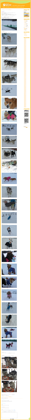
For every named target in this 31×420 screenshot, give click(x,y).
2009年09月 (25, 95)
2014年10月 (25, 53)
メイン (5, 9)
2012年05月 (25, 73)
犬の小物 (25, 30)
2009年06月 (25, 97)
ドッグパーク (25, 25)
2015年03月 (25, 50)
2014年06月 (25, 56)
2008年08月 (25, 104)
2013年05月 (25, 65)
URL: (2, 409)
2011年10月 (25, 78)
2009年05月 (25, 98)
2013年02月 (25, 67)
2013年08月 (25, 63)
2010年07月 (25, 88)
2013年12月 (25, 60)
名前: (2, 404)
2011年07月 (25, 80)
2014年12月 (25, 52)
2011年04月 (25, 82)
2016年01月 (25, 43)
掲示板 (24, 29)
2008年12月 (25, 101)
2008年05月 (25, 106)
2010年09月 (25, 87)
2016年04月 (25, 41)
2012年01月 (25, 76)
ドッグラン (25, 26)
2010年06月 (25, 89)
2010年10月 (25, 86)
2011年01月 (25, 84)
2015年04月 (25, 49)
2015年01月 (25, 51)
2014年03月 (25, 58)
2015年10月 (25, 45)
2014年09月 (25, 54)
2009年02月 (25, 100)
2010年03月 (25, 91)
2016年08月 (25, 38)
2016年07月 (25, 39)
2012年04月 (25, 74)
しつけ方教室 (25, 21)
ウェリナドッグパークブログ (19, 5)
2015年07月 (25, 47)
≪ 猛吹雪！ (3, 9)
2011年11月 (25, 77)
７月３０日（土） (25, 34)
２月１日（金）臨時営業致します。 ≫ (9, 9)
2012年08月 (25, 71)
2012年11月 (25, 69)
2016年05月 (25, 40)
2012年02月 (25, 75)
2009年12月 (25, 93)
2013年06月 (25, 64)
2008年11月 (25, 102)
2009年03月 (25, 99)
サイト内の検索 (25, 10)
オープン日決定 (25, 23)
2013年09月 (25, 62)
